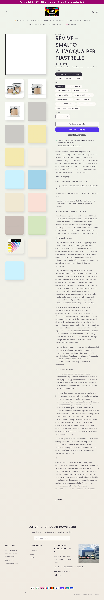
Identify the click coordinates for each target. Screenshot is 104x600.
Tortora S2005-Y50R (65, 104)
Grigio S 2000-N (74, 86)
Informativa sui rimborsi (51, 592)
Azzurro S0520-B (63, 95)
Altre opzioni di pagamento (77, 135)
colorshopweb (24, 592)
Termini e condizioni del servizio (88, 592)
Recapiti (96, 594)
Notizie (32, 558)
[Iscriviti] (68, 538)
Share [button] (59, 500)
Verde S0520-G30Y (86, 104)
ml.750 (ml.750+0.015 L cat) (68, 74)
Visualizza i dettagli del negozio (70, 146)
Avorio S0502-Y (80, 91)
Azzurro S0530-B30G (83, 95)
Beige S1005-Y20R (64, 99)
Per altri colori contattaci (67, 108)
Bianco (60, 86)
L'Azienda (33, 551)
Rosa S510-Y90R (82, 99)
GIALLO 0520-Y (63, 91)
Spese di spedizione (74, 67)
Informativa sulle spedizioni (83, 594)
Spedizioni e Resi (11, 564)
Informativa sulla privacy (69, 592)
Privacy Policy (10, 557)
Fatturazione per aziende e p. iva (11, 551)
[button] (7, 11)
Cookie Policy (10, 560)
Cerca (32, 554)
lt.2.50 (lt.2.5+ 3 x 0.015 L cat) (69, 79)
